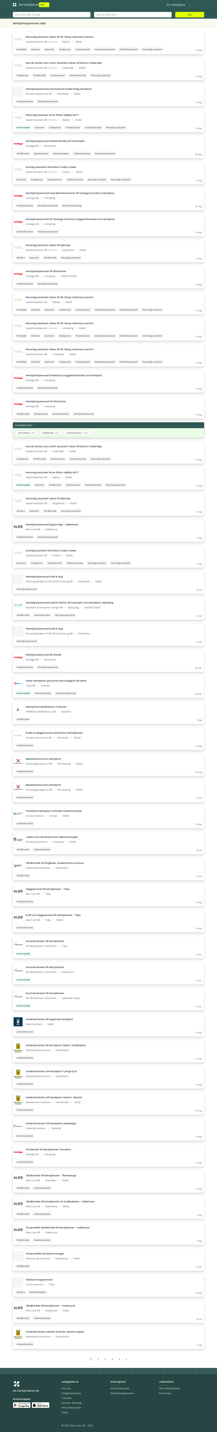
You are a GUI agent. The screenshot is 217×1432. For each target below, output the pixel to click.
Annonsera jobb (119, 1388)
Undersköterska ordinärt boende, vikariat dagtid (55, 1331)
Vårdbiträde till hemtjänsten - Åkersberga (51, 1175)
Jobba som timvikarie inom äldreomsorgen (52, 837)
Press (65, 1412)
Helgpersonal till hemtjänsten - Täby (48, 889)
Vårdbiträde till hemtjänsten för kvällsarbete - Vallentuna (60, 1201)
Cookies (66, 1398)
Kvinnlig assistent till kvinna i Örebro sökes (51, 167)
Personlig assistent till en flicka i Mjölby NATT (52, 115)
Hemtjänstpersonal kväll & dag (44, 576)
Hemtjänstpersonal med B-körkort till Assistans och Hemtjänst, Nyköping (69, 602)
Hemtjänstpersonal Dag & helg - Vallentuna (52, 524)
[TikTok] (33, 1426)
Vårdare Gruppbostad (39, 1279)
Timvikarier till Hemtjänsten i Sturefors (48, 1149)
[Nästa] (126, 1359)
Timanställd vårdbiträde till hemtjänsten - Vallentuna (58, 1227)
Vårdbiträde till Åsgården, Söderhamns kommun (55, 863)
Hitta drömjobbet (169, 1388)
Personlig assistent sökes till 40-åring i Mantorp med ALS (60, 37)
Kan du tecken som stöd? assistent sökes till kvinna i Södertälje (64, 63)
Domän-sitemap (72, 1403)
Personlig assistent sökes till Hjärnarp (48, 245)
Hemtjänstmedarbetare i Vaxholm (46, 707)
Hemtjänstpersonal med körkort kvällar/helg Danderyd (58, 89)
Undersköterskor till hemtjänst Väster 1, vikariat (54, 1097)
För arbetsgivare (176, 4)
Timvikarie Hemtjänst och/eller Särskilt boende (54, 811)
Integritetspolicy (71, 1393)
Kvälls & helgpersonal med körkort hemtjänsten (54, 733)
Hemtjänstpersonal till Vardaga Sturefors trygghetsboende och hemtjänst (70, 219)
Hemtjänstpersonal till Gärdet (43, 654)
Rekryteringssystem (122, 1393)
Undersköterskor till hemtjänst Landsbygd (51, 1123)
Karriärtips (165, 1393)
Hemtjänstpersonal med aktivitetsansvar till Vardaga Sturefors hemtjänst (70, 193)
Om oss (66, 1388)
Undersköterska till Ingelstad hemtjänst (49, 1019)
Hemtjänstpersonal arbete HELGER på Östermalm (55, 141)
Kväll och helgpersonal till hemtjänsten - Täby (53, 915)
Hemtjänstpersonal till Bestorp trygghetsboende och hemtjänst (64, 375)
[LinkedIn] (21, 1426)
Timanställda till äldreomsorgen (45, 1253)
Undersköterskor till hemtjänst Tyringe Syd (51, 1071)
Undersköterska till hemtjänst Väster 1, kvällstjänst (56, 1045)
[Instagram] (15, 1426)
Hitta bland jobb (71, 1407)
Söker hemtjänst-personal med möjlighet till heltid (56, 680)
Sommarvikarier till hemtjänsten (45, 941)
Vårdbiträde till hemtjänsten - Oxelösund (50, 1305)
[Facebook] (27, 1426)
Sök (190, 14)
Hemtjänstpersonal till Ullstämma (46, 271)
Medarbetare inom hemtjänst (43, 759)
